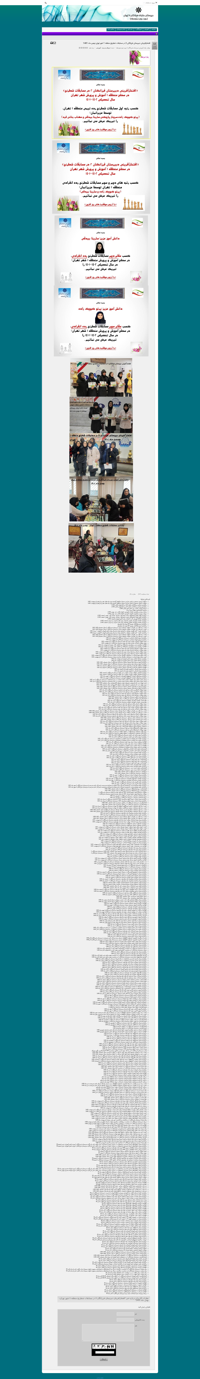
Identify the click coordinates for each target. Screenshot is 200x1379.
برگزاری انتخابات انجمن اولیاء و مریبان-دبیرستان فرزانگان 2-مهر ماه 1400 (125, 995)
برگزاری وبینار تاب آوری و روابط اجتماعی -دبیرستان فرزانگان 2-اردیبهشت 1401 (124, 841)
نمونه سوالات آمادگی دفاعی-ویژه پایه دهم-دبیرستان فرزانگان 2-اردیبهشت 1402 (124, 641)
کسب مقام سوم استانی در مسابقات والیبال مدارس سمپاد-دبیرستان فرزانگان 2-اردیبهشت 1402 (119, 655)
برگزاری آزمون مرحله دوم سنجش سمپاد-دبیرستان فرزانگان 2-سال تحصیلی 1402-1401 (122, 662)
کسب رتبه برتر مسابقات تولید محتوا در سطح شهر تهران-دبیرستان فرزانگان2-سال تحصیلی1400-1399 (117, 1132)
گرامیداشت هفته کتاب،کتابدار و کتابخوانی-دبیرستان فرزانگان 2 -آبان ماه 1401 (124, 749)
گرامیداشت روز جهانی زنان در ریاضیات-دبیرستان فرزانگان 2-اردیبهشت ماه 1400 (123, 1108)
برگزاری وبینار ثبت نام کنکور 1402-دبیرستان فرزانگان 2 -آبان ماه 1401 (126, 756)
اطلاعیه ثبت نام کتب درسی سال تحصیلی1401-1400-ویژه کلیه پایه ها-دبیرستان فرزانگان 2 (121, 1125)
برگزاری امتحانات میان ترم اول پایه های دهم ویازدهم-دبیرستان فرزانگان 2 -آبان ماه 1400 (121, 976)
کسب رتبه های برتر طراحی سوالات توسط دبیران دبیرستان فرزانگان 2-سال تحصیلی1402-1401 (119, 627)
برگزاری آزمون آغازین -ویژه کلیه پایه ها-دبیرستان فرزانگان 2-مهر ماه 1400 (125, 1009)
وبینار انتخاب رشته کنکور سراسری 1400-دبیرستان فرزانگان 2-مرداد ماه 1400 (124, 1047)
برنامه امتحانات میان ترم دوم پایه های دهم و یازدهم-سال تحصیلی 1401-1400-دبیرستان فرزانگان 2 (119, 851)
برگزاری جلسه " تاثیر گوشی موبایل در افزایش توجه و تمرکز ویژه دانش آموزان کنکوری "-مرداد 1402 (118, 631)
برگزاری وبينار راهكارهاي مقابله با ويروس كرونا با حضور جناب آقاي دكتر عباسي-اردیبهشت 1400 (119, 1116)
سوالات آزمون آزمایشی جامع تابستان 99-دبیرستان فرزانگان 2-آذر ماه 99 (126, 1248)
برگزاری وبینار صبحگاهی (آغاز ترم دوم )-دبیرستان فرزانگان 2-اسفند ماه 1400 (124, 893)
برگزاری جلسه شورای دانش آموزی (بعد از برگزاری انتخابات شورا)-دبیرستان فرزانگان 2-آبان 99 (119, 1262)
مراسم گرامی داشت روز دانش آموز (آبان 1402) (133, 608)
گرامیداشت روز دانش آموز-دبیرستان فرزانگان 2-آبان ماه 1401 (129, 759)
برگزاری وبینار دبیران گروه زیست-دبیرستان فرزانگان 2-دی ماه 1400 (127, 924)
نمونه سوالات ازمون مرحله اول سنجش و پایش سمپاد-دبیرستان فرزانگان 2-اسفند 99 (122, 1151)
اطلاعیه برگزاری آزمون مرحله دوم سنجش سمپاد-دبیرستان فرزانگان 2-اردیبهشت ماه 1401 (121, 858)
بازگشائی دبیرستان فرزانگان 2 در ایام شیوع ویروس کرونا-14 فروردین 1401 (125, 865)
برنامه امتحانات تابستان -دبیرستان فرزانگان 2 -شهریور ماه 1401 (128, 796)
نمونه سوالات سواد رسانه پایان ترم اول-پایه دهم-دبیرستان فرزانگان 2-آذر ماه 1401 (123, 721)
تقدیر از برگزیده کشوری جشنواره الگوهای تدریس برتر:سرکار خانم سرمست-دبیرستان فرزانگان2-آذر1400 (116, 938)
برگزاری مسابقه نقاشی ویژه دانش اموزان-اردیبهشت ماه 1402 (129, 659)
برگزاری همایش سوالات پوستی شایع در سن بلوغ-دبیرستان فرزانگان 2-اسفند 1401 (123, 672)
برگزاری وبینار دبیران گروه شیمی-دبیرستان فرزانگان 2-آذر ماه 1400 (127, 934)
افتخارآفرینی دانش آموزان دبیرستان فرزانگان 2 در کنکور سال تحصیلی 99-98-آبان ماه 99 (121, 1276)
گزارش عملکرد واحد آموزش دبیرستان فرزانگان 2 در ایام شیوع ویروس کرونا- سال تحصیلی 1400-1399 (117, 1135)
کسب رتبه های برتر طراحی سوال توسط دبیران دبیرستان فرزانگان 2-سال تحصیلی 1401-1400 (120, 816)
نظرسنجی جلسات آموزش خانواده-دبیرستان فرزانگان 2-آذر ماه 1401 (127, 700)
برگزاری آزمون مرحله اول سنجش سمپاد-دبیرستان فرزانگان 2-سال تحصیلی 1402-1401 (122, 686)
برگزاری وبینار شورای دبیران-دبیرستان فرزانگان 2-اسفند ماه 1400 (128, 868)
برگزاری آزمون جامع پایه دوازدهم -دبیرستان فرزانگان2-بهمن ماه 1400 (127, 907)
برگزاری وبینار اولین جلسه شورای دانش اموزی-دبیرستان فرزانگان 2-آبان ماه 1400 (123, 941)
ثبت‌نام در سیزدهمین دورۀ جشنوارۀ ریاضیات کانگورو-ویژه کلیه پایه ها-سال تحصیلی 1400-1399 (120, 1189)
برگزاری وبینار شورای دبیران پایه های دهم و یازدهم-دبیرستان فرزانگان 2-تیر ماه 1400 (122, 1063)
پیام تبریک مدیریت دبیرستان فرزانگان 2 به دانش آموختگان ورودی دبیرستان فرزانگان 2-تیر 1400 (119, 1090)
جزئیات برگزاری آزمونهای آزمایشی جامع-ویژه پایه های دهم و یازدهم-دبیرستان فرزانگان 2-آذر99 (119, 1238)
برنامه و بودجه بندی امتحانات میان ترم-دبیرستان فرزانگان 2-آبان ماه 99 (126, 1293)
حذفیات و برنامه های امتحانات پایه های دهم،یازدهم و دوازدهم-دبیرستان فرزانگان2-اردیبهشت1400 (119, 1104)
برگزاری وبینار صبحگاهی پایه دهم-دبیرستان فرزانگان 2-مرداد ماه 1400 (126, 1037)
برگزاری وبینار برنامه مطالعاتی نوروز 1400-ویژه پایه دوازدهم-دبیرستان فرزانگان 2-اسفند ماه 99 (119, 1148)
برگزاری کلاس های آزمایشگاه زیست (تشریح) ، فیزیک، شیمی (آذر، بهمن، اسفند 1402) (122, 615)
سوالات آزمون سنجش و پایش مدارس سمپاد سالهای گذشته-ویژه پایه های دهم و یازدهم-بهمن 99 (119, 1175)
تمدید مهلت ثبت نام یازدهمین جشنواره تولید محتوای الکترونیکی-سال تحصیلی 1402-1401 (121, 683)
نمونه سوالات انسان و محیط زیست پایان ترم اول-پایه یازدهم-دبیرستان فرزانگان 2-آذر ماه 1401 (120, 714)
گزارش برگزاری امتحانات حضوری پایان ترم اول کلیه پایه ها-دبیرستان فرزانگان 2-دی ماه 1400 (120, 913)
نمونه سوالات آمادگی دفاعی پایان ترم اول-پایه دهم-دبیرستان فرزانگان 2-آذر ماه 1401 (122, 707)
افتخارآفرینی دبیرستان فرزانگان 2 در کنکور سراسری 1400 (130, 1026)
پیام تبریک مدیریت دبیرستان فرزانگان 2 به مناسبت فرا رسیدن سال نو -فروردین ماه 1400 (121, 1142)
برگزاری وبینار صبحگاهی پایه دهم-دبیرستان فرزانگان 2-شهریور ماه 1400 (126, 1023)
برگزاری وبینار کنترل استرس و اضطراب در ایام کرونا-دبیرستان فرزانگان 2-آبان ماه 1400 (121, 959)
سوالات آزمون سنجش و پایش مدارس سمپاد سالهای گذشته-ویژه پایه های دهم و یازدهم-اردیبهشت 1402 (117, 601)
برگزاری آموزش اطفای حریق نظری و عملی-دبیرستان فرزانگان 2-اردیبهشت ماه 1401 (122, 830)
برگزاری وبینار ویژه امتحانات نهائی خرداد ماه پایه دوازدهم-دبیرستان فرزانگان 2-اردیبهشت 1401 (119, 820)
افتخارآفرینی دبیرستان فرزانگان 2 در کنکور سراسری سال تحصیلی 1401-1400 (124, 802)
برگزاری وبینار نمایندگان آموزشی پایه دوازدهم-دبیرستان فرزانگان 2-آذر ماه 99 (124, 1241)
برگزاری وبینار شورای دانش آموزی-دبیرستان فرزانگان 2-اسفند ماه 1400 (126, 875)
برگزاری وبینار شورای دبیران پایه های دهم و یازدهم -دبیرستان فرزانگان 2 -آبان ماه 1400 (122, 993)
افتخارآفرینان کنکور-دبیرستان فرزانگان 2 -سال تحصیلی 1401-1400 (127, 697)
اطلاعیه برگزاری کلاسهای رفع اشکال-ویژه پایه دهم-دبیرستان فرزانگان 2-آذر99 (124, 1203)
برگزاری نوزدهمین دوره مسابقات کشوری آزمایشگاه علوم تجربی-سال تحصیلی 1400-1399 (121, 1155)
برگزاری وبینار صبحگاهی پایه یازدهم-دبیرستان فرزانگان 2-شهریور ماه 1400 (125, 1040)
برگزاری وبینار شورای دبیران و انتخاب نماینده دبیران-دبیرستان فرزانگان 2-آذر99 (124, 1220)
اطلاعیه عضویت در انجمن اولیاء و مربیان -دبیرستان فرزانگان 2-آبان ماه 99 (125, 1283)
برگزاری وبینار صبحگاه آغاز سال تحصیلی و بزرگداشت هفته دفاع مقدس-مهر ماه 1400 (122, 1016)
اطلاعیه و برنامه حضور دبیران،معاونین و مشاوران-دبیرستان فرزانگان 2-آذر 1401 (124, 745)
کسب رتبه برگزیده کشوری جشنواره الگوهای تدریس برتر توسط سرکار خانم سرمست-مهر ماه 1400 (118, 1012)
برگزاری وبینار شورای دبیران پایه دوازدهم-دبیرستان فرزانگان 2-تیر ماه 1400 (125, 1070)
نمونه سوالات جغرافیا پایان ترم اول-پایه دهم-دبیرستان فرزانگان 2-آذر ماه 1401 (124, 693)
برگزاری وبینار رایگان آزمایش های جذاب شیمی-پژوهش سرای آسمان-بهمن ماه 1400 (122, 900)
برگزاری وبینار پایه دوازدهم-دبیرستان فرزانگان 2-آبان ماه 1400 (129, 952)
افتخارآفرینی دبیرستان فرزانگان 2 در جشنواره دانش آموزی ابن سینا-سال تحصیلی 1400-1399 (120, 1255)
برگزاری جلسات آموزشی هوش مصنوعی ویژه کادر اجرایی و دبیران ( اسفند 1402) (123, 620)
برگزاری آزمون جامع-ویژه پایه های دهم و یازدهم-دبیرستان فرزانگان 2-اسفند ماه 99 (123, 1161)
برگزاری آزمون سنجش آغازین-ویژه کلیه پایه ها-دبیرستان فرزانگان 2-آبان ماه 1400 (123, 990)
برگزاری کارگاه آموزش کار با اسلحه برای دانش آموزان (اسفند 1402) (127, 619)
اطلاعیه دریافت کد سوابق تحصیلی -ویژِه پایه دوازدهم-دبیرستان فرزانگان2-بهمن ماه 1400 (121, 910)
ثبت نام (130, 29)
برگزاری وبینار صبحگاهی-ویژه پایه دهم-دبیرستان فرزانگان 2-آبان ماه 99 (126, 1286)
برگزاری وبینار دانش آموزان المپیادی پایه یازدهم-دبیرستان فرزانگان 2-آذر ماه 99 (124, 1245)
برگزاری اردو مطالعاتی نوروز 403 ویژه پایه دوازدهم (132, 624)
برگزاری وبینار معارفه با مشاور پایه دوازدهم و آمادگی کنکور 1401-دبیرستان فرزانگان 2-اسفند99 (119, 1158)
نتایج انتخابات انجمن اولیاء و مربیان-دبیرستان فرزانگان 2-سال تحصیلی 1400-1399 (123, 1252)
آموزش (146, 29)
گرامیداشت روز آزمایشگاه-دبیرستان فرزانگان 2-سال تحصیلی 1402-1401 (126, 789)
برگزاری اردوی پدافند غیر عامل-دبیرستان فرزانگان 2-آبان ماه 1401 (128, 735)
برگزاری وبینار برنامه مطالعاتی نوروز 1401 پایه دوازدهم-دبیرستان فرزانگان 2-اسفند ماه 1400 (120, 889)
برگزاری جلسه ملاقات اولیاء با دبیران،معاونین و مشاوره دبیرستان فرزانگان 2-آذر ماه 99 (121, 1224)
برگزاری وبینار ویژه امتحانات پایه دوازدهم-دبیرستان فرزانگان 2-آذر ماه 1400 (125, 931)
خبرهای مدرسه (106, 48)
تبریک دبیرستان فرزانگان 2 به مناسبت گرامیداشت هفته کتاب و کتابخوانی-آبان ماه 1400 (122, 948)
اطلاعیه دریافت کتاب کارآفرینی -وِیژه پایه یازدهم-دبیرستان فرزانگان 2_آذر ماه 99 (123, 1213)
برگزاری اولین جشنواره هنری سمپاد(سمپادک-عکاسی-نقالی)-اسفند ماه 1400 (125, 882)
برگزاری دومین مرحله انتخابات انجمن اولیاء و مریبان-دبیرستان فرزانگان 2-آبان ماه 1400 (121, 983)
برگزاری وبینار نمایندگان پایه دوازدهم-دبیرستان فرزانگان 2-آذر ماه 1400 (126, 945)
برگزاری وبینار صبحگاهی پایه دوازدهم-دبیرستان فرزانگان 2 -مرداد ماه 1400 (125, 1033)
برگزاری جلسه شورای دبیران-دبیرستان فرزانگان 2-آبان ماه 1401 (128, 752)
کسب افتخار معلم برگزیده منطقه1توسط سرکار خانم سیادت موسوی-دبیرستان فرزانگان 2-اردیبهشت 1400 (116, 1109)
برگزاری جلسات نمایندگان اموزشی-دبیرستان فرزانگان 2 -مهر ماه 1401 (126, 778)
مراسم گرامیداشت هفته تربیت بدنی (136, 610)
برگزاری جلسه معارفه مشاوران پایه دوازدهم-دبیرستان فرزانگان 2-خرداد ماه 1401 (123, 813)
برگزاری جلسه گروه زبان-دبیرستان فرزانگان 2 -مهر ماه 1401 (129, 782)
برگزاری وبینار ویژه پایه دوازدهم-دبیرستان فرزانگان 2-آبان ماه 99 (128, 1279)
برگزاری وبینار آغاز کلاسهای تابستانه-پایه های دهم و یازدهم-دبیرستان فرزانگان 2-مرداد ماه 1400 (119, 1056)
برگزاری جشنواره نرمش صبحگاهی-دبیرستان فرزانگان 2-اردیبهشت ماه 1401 (125, 823)
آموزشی (98, 48)
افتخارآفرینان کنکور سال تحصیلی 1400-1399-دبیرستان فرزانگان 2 (128, 1005)
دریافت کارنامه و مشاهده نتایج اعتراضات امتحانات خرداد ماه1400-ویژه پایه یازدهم (123, 1080)
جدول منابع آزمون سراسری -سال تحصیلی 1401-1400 (131, 896)
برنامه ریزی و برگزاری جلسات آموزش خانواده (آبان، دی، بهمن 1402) (127, 612)
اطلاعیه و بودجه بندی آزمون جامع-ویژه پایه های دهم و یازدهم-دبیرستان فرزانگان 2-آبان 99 (121, 1266)
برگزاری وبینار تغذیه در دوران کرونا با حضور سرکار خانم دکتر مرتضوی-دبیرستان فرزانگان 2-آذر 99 (119, 1196)
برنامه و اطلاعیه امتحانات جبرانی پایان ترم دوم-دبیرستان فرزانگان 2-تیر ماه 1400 (123, 1094)
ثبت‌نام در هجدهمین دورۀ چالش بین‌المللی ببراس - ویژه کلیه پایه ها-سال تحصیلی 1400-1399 (120, 1186)
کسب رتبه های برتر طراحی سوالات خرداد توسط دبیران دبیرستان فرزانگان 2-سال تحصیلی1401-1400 (118, 711)
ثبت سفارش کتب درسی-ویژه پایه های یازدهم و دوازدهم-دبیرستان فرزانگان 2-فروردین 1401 (120, 861)
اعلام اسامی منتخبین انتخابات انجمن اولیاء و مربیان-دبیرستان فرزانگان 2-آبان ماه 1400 (122, 979)
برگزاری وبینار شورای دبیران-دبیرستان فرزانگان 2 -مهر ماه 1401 (128, 775)
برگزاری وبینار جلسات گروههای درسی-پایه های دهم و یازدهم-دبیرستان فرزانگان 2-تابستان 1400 (119, 1059)
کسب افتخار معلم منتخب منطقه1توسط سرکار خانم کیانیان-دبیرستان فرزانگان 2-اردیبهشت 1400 (119, 1113)
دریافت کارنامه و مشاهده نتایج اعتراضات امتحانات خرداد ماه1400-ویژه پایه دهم (124, 1076)
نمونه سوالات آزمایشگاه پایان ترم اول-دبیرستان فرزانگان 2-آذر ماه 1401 (126, 728)
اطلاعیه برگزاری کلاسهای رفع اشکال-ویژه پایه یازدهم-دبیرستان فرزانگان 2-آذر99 (123, 1207)
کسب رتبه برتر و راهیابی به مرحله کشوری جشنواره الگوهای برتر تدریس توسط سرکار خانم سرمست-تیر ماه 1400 (114, 1083)
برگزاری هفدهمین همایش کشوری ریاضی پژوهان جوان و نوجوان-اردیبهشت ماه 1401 (123, 837)
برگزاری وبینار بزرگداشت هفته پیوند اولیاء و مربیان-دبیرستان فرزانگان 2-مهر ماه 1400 (122, 998)
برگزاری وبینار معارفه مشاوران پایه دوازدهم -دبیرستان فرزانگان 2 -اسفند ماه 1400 (123, 879)
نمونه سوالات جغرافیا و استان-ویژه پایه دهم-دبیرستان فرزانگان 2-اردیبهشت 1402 (123, 648)
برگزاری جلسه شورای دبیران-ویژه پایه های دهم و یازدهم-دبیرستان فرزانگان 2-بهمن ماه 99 (121, 1179)
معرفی (154, 29)
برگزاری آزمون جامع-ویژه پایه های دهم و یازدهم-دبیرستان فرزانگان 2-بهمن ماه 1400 (123, 917)
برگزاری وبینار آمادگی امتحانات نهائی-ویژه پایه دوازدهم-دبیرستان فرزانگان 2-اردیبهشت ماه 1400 (119, 1101)
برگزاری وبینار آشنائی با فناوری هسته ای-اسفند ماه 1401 (130, 669)
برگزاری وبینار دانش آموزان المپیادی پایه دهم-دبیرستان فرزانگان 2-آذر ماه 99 (125, 1231)
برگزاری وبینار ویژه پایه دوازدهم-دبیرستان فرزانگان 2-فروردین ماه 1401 (126, 848)
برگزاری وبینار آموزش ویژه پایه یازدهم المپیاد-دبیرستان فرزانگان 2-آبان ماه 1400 (123, 969)
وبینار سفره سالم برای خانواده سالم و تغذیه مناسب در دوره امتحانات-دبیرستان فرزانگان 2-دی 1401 (118, 679)
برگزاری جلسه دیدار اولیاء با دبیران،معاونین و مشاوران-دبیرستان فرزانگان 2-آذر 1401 (122, 738)
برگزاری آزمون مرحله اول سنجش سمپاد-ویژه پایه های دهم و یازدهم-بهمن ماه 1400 (123, 920)
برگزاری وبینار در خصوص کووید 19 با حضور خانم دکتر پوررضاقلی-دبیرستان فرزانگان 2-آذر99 (120, 1217)
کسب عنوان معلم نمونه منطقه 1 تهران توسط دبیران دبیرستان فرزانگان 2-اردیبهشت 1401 (121, 827)
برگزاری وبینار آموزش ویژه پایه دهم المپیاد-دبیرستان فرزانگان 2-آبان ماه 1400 (124, 966)
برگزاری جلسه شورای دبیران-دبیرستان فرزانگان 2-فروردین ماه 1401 (127, 855)
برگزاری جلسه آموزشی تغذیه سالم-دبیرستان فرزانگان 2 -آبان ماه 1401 (126, 764)
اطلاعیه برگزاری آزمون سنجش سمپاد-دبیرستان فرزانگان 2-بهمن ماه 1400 (125, 903)
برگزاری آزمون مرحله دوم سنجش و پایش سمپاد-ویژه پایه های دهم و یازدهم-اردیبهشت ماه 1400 (119, 1139)
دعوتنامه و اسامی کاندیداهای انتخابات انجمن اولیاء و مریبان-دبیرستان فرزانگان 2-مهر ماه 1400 (120, 1002)
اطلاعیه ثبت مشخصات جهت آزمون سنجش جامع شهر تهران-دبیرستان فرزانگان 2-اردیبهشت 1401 (119, 844)
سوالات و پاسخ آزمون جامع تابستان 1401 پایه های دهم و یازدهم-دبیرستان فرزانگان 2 (123, 792)
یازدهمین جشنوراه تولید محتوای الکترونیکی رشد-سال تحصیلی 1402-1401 (126, 724)
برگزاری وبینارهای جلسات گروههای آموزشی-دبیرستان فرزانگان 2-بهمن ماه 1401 (123, 676)
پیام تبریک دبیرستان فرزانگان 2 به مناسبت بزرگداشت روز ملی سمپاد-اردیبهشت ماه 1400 (121, 1120)
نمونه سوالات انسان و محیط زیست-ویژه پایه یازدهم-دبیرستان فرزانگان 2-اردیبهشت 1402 (121, 652)
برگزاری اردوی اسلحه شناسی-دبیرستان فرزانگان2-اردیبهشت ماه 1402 (126, 638)
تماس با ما (111, 29)
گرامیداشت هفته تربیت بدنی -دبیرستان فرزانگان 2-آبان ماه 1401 (128, 768)
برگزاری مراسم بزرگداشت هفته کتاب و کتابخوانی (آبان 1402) (129, 605)
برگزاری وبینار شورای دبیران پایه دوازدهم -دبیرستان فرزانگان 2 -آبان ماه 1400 (124, 962)
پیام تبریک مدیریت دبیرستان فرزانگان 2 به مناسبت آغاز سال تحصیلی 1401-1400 (124, 1066)
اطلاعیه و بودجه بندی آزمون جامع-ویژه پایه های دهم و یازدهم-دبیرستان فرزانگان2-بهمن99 (121, 1182)
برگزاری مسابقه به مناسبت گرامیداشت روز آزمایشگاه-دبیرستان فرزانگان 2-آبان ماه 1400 (121, 986)
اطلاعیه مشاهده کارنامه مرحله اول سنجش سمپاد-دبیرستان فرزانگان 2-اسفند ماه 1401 (122, 665)
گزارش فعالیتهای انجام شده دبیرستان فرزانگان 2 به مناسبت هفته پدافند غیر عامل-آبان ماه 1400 (119, 955)
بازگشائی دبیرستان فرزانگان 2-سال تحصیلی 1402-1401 (131, 771)
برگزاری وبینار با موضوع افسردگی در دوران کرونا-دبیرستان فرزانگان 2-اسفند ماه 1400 (122, 872)
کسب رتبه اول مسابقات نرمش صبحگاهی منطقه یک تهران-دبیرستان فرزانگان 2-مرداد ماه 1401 (119, 806)
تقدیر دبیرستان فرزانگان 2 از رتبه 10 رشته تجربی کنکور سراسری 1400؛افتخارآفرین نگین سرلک (119, 1050)
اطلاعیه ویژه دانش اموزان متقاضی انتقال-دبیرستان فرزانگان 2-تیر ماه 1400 (125, 1073)
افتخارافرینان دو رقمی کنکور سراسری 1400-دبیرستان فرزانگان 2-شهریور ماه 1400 (122, 1019)
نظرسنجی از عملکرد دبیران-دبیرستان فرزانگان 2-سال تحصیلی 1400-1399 (125, 1097)
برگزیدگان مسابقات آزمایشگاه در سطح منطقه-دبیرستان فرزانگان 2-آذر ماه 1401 (123, 731)
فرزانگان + (138, 29)
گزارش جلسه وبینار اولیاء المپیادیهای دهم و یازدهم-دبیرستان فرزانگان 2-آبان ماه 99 (123, 1259)
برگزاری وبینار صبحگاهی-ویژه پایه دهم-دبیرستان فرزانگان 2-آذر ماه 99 (126, 1227)
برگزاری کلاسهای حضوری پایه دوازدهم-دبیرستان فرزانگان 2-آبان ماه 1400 (126, 972)
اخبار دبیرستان (121, 29)
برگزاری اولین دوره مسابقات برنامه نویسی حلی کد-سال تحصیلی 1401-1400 (125, 886)
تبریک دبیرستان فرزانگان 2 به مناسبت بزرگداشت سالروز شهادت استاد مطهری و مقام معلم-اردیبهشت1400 (116, 1122)
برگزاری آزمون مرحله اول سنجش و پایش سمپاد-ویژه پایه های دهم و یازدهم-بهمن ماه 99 (121, 1165)
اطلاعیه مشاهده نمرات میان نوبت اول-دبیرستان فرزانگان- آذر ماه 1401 (126, 742)
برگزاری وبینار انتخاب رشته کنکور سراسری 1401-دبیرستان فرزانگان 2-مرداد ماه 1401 (122, 799)
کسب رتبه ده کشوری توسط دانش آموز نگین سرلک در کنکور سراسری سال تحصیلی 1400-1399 (119, 1052)
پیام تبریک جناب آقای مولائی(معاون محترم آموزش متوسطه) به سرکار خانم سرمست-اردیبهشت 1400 (118, 1129)
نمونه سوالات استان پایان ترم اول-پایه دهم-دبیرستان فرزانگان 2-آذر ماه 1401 (125, 704)
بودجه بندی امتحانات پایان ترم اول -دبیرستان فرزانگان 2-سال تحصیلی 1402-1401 (123, 718)
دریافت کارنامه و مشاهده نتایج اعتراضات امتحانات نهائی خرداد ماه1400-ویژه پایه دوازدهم (121, 1087)
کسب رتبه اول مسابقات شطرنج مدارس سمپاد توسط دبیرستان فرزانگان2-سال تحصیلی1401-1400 (118, 809)
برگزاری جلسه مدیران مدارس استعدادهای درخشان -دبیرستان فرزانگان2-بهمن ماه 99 (122, 1172)
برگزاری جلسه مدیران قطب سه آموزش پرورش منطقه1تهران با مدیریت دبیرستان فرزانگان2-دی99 (118, 1193)
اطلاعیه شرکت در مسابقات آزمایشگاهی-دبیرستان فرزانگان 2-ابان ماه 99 (126, 1290)
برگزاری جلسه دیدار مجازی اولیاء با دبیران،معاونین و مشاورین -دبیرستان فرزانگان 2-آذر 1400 (120, 927)
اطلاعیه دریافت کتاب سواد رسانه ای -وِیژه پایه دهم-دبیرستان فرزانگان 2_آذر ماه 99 (123, 1210)
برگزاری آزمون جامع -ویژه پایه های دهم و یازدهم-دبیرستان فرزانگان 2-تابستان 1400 (123, 1044)
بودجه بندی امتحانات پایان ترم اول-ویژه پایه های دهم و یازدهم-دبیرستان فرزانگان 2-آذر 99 (121, 1200)
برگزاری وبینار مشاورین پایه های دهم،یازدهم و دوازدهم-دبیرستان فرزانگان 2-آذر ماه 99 (122, 1234)
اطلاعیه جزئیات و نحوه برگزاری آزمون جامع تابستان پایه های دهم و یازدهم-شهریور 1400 (122, 1030)
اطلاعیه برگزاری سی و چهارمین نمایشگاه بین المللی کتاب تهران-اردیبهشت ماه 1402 (122, 645)
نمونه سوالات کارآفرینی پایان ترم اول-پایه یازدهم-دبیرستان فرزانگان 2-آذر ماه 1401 (123, 690)
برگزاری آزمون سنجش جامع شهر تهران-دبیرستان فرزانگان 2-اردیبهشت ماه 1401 (123, 834)
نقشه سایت (100, 1377)
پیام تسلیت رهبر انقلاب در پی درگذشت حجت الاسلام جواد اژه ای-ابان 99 (126, 1272)
